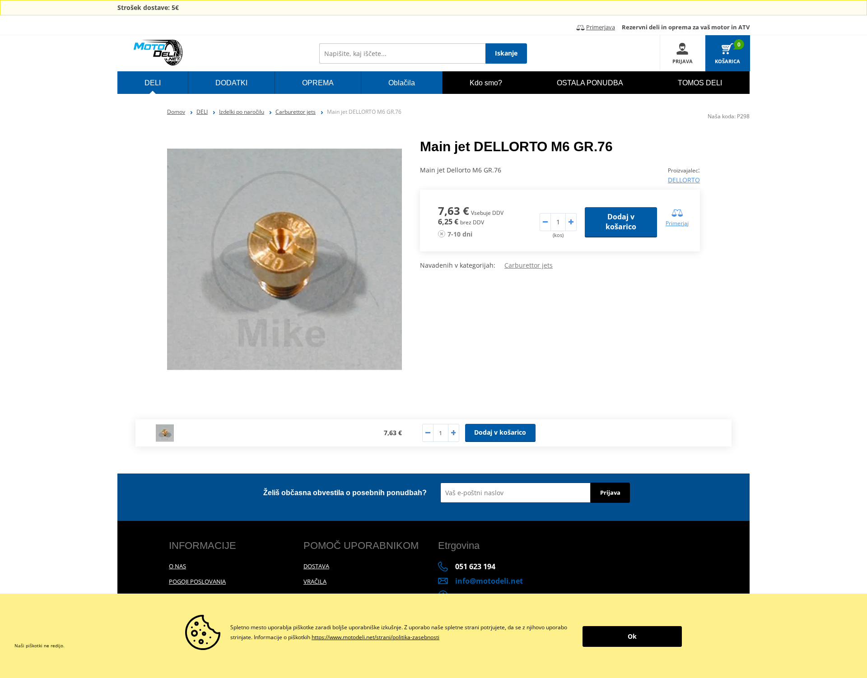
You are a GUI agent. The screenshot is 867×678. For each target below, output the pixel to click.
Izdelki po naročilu (241, 112)
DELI (202, 112)
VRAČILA (314, 581)
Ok (632, 636)
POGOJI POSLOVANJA (197, 581)
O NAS (177, 566)
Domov (176, 112)
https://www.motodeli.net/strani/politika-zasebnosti (375, 637)
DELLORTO (684, 180)
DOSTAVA (316, 566)
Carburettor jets (295, 112)
